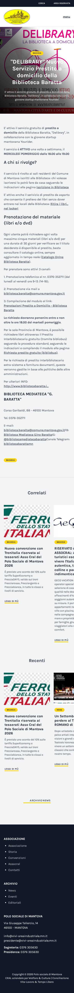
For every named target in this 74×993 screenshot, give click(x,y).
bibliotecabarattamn (18, 444)
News (59, 710)
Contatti (14, 870)
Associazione (17, 845)
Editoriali (14, 902)
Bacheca (37, 53)
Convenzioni (17, 858)
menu (66, 16)
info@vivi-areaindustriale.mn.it (25, 936)
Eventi (12, 896)
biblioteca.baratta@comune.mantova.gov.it (34, 293)
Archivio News (40, 800)
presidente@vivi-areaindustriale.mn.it (30, 940)
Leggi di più (12, 601)
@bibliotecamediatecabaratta (25, 439)
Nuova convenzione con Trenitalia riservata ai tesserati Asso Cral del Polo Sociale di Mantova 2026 (24, 557)
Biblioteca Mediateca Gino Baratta (28, 434)
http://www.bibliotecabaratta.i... (26, 386)
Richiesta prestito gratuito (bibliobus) (30, 352)
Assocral (14, 864)
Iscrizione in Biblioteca (52, 187)
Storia (12, 852)
